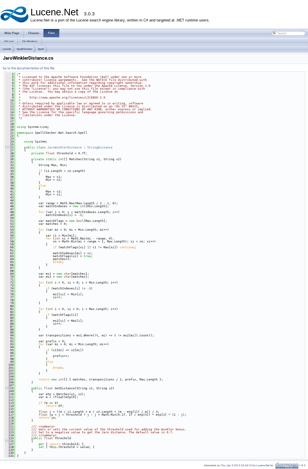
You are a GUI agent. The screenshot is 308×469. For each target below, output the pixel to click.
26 (9, 147)
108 (9, 388)
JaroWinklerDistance (65, 147)
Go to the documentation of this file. (29, 68)
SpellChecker (24, 49)
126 (9, 441)
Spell (41, 49)
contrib (6, 49)
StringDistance (100, 147)
